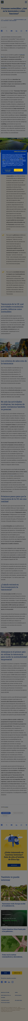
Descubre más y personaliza (8, 171)
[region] (14, 162)
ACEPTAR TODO (18, 170)
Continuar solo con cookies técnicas (20, 151)
